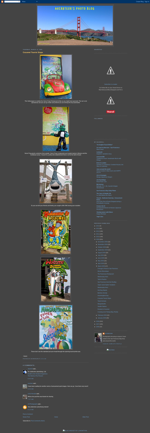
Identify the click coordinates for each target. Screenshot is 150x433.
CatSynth (99, 152)
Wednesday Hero (103, 276)
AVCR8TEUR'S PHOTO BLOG (75, 9)
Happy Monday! (101, 214)
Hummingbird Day (103, 295)
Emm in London (101, 163)
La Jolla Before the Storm (104, 195)
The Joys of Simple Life (104, 193)
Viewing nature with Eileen (105, 212)
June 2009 (101, 258)
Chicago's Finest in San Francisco (108, 268)
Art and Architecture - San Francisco (108, 147)
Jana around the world (103, 169)
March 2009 (101, 266)
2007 (98, 324)
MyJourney (100, 184)
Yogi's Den (100, 216)
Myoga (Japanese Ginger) (104, 177)
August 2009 (102, 252)
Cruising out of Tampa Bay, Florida (108, 312)
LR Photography (33, 404)
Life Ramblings (101, 180)
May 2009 (101, 261)
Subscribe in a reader (110, 84)
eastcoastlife (101, 157)
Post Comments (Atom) (38, 421)
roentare (30, 383)
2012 (98, 231)
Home (56, 417)
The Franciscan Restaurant (106, 274)
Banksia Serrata (102, 293)
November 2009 (103, 244)
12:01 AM (43, 358)
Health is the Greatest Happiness (37, 374)
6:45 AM (31, 378)
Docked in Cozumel (103, 309)
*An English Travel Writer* (105, 145)
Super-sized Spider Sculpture (106, 285)
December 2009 (103, 242)
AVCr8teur (109, 333)
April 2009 (101, 263)
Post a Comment (28, 414)
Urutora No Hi (101, 206)
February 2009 (102, 315)
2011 (98, 234)
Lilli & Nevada (32, 393)
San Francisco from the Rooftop (107, 282)
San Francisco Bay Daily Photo (106, 190)
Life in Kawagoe (101, 175)
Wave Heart (100, 149)
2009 (98, 239)
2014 (98, 226)
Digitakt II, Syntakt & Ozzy (104, 154)
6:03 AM (31, 389)
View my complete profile (112, 343)
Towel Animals (102, 301)
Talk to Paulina (102, 279)
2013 (98, 228)
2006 (98, 327)
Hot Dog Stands (102, 290)
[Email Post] (46, 358)
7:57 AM (31, 399)
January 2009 (102, 318)
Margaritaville (102, 304)
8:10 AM (31, 409)
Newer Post (26, 417)
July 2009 (101, 255)
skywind (30, 369)
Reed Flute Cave (102, 181)
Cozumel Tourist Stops (33, 52)
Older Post (85, 417)
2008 (98, 321)
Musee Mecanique (103, 271)
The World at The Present (35, 376)
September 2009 (103, 250)
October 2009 (102, 247)
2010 (98, 236)
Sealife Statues (102, 306)
